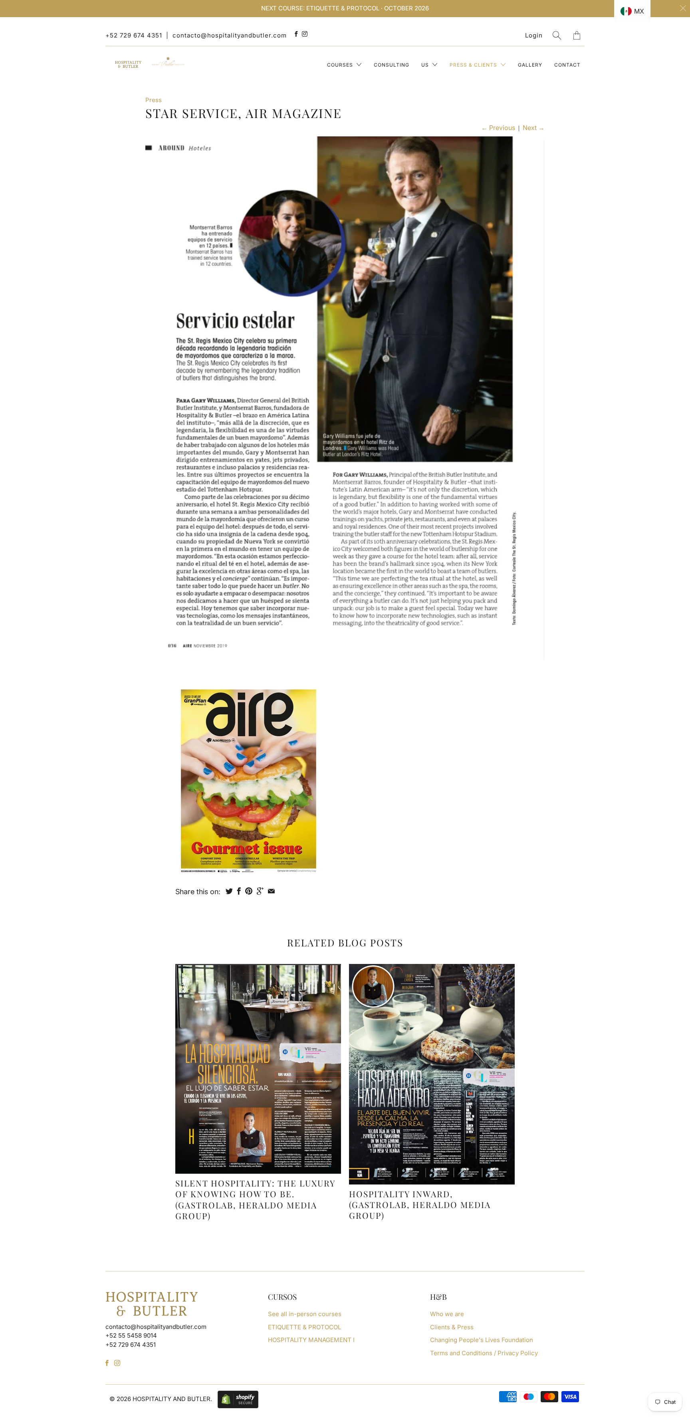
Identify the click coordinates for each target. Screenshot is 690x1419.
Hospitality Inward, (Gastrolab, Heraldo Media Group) (420, 1204)
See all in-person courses (304, 1314)
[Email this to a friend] (271, 891)
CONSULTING (391, 65)
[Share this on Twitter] (229, 891)
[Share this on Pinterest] (249, 891)
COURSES (341, 65)
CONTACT (567, 65)
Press (153, 100)
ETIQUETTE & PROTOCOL (304, 1327)
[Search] (557, 35)
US (425, 65)
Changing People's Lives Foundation (481, 1340)
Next (534, 128)
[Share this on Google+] (260, 891)
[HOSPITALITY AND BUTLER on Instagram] (305, 34)
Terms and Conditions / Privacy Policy (484, 1353)
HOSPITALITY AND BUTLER (171, 1399)
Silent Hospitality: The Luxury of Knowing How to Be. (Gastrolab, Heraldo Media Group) (255, 1199)
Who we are (447, 1314)
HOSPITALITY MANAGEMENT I (311, 1340)
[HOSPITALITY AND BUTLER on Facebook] (296, 34)
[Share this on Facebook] (239, 891)
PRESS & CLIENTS (474, 65)
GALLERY (530, 65)
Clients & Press (452, 1327)
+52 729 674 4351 (133, 35)
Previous (498, 128)
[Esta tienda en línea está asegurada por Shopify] (236, 1399)
